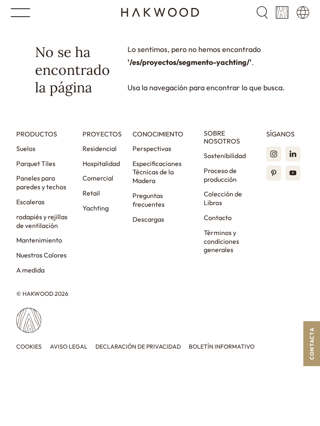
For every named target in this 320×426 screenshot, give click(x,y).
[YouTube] (292, 173)
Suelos (25, 148)
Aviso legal (69, 346)
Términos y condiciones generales (221, 241)
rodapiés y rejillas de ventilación (42, 221)
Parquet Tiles (35, 163)
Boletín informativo (222, 346)
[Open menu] (20, 13)
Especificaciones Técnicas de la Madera (157, 172)
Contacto (218, 217)
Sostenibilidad (225, 155)
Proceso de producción (220, 174)
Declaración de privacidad (138, 346)
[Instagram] (273, 153)
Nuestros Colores (41, 255)
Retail (91, 193)
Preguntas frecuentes (148, 199)
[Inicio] (160, 12)
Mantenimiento (39, 240)
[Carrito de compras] (282, 12)
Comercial (97, 178)
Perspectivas (151, 148)
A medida (30, 270)
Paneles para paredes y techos (41, 182)
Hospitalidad (101, 163)
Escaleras (30, 202)
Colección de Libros (223, 198)
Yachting (95, 208)
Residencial (99, 148)
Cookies (29, 346)
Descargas (148, 219)
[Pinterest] (273, 173)
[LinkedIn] (292, 153)
